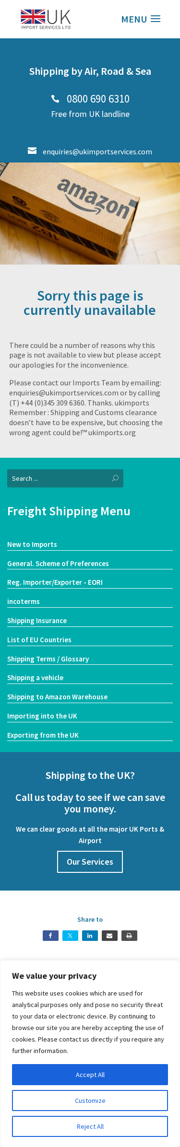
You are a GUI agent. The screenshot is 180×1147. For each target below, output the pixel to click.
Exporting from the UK (43, 735)
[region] (90, 1053)
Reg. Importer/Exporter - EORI (55, 582)
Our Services (90, 861)
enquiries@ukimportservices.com (90, 151)
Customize (90, 1100)
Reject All (90, 1126)
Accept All (90, 1074)
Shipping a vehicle (35, 677)
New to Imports (32, 544)
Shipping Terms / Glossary (48, 658)
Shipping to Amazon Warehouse (57, 696)
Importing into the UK (42, 715)
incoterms (23, 601)
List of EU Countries (39, 639)
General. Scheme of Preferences (58, 563)
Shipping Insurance (37, 620)
